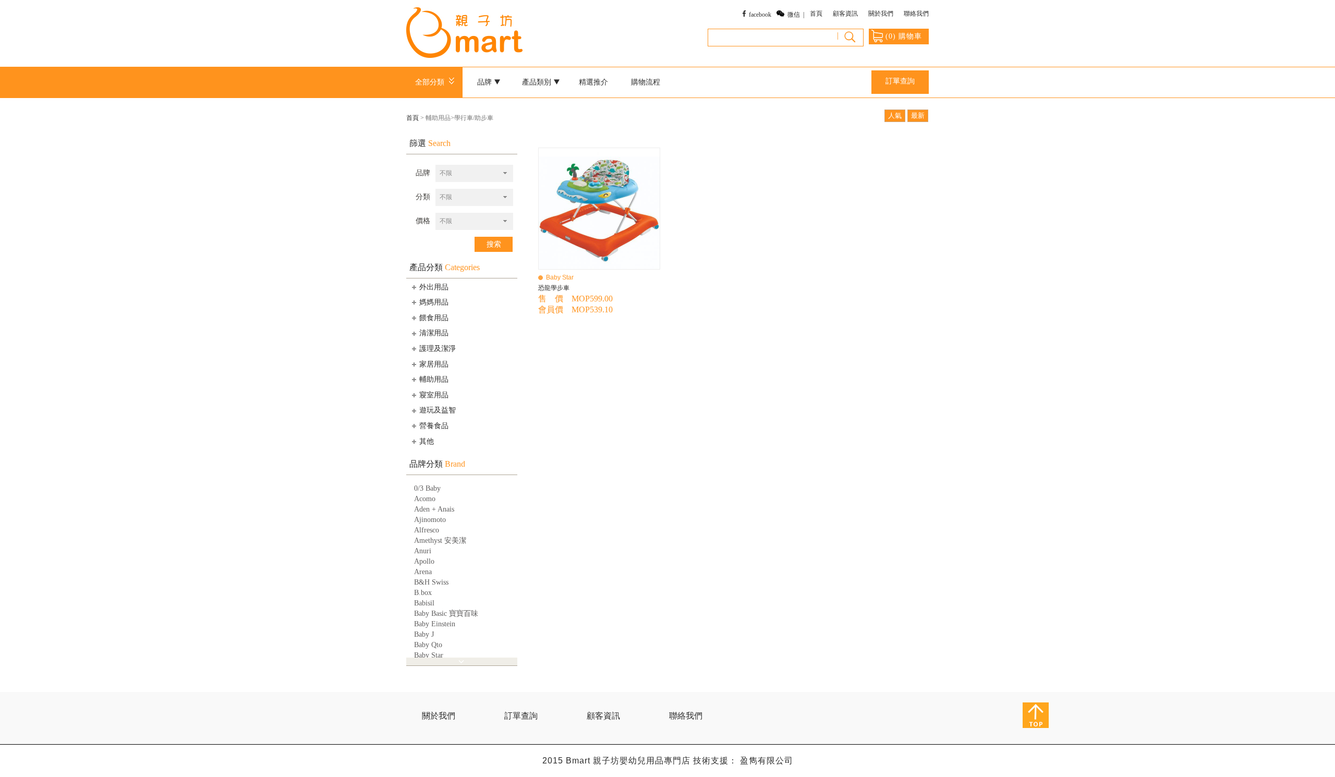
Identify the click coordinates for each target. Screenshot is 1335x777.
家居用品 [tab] (433, 364)
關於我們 (880, 13)
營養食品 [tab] (433, 426)
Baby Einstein (434, 624)
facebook (760, 14)
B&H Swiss (431, 582)
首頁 (816, 13)
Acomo (424, 499)
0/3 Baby (427, 488)
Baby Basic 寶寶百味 (446, 613)
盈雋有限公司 (766, 760)
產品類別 (537, 82)
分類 (423, 197)
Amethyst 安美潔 (440, 540)
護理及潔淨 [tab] (437, 349)
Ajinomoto (430, 520)
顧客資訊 (845, 13)
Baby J (424, 634)
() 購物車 (903, 36)
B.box (423, 593)
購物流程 (645, 82)
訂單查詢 (900, 81)
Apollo (424, 561)
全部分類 (431, 82)
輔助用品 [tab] (433, 379)
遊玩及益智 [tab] (437, 410)
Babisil (424, 603)
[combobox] (474, 173)
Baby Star (428, 655)
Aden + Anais (434, 509)
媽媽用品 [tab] (433, 302)
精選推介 (593, 82)
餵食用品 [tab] (433, 318)
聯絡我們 (916, 13)
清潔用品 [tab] (433, 333)
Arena (423, 572)
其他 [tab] (426, 441)
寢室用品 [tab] (433, 395)
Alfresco (426, 530)
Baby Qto (428, 645)
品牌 (423, 173)
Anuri (422, 551)
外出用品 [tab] (433, 287)
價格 (423, 221)
